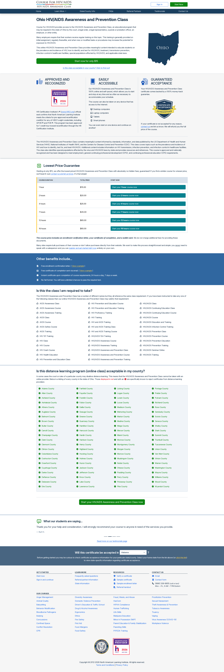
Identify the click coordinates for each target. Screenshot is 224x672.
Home (38, 11)
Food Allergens (81, 627)
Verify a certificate (124, 576)
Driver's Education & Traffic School (90, 604)
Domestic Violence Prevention (87, 601)
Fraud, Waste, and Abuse (124, 597)
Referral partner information (86, 580)
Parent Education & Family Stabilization (129, 623)
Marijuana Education (122, 616)
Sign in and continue (44, 580)
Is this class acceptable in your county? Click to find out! (86, 68)
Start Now (179, 4)
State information (82, 583)
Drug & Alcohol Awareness (86, 608)
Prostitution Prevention (161, 597)
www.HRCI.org (67, 112)
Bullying (39, 616)
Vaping (155, 616)
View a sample (78, 266)
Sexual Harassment (160, 601)
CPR (38, 631)
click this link (181, 557)
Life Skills (117, 612)
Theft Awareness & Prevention (165, 604)
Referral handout (124, 587)
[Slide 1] (110, 536)
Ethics (77, 616)
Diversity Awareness (83, 597)
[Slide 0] (105, 536)
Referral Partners (134, 11)
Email (157, 576)
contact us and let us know (62, 174)
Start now (40, 576)
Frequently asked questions (86, 576)
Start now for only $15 (86, 61)
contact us (145, 126)
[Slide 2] (114, 536)
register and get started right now (82, 248)
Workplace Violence (160, 623)
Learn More (60, 11)
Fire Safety (79, 619)
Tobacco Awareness (161, 608)
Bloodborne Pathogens (46, 612)
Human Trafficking (121, 608)
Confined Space (43, 623)
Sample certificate (124, 580)
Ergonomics (80, 612)
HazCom (117, 601)
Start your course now (124, 187)
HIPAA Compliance (121, 604)
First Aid (78, 623)
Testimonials (159, 11)
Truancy (155, 612)
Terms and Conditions (105, 665)
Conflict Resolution (44, 627)
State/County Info (87, 11)
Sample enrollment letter (127, 583)
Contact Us (183, 11)
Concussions (41, 619)
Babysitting (41, 604)
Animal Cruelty (42, 601)
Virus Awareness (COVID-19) (164, 619)
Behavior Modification (45, 608)
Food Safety (80, 631)
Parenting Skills (119, 627)
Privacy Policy (122, 665)
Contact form (160, 580)
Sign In (159, 4)
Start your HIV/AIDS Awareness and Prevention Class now (112, 502)
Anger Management (44, 597)
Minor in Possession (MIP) (124, 619)
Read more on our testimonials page (112, 541)
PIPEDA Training (120, 631)
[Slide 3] (118, 536)
